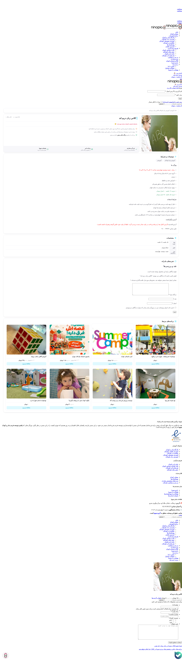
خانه (175, 110)
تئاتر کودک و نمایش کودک (170, 466)
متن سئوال (174, 624)
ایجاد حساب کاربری (173, 88)
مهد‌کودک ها (170, 44)
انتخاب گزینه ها (156, 598)
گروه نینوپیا (157, 513)
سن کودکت (174, 610)
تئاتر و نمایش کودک (168, 50)
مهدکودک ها (174, 479)
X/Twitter (175, 605)
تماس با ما (171, 66)
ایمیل (174, 303)
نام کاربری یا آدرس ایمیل (173, 91)
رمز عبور (178, 95)
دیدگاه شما (172, 294)
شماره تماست (173, 614)
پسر (170, 622)
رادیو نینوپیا (174, 490)
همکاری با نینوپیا (173, 492)
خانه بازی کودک (169, 53)
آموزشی (171, 110)
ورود (180, 98)
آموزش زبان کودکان (168, 39)
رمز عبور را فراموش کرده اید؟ (172, 102)
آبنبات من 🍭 (178, 73)
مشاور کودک (174, 477)
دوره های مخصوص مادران (170, 481)
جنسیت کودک (173, 618)
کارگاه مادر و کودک (168, 37)
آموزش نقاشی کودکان (171, 451)
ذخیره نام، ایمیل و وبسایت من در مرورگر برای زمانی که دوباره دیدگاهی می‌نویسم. (150, 307)
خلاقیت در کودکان (168, 43)
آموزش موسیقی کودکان (166, 41)
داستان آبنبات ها (173, 495)
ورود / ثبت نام (174, 560)
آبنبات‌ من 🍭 (178, 84)
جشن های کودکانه (168, 52)
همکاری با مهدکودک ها (171, 494)
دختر (170, 620)
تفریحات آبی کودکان (168, 55)
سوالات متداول (169, 68)
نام (175, 299)
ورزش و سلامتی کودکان (170, 482)
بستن (180, 515)
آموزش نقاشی (169, 46)
